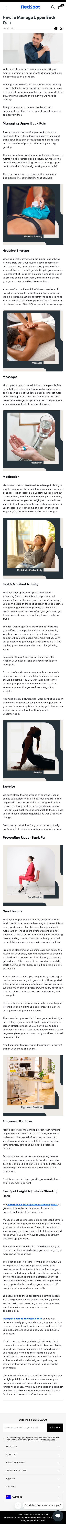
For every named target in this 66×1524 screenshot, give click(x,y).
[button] (33, 1447)
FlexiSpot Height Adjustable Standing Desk (32, 1205)
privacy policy (49, 1440)
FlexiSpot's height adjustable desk (22, 1319)
